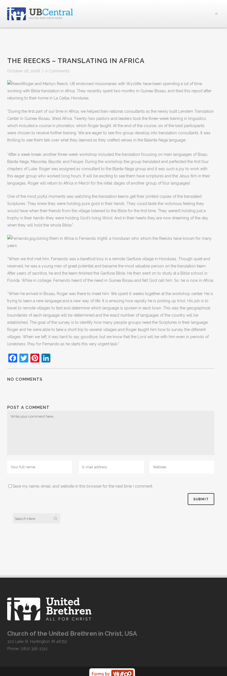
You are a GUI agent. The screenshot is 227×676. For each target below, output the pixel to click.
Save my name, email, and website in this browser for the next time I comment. (83, 486)
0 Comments (57, 71)
